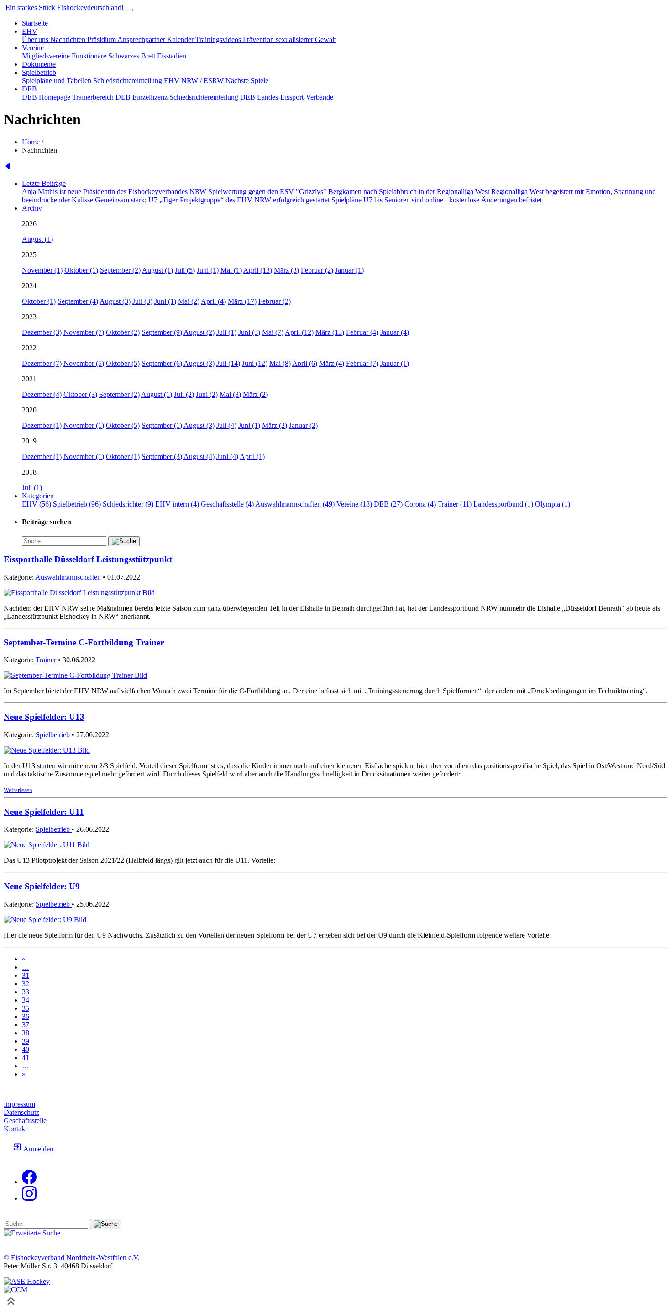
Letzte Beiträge (44, 183)
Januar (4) (394, 332)
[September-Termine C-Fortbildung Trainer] (75, 675)
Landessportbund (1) (504, 504)
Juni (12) (254, 363)
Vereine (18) (355, 504)
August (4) (199, 456)
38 (25, 1033)
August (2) (199, 332)
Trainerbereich (93, 97)
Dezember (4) (42, 394)
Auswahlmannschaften (69, 577)
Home (31, 142)
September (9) (162, 332)
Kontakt (15, 1129)
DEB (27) (389, 504)
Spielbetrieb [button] (39, 72)
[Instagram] (29, 1198)
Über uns (36, 39)
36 (25, 1016)
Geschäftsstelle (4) (228, 504)
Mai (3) (230, 394)
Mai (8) (280, 363)
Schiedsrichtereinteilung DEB (213, 97)
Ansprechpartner (142, 39)
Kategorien (38, 496)
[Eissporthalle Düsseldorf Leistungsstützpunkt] (79, 592)
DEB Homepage (47, 97)
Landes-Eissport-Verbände (295, 97)
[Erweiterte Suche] (32, 1233)
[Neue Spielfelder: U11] (46, 845)
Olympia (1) (552, 504)
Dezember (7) (42, 363)
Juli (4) (226, 425)
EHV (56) (37, 504)
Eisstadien (171, 56)
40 (25, 1049)
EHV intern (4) (178, 504)
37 (25, 1025)
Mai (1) (231, 270)
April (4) (213, 301)
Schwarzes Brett (132, 56)
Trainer (47, 660)
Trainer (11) (455, 504)
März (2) (255, 394)
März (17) (242, 301)
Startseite (35, 23)
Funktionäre (90, 56)
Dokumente (39, 64)
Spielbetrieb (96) (78, 504)
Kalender (181, 39)
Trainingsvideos (219, 39)
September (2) (120, 270)
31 (25, 975)
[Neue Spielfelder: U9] (45, 919)
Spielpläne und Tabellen (57, 80)
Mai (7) (272, 332)
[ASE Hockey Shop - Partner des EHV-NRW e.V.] (27, 1281)
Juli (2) (184, 394)
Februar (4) (362, 332)
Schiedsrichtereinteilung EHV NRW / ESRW (159, 80)
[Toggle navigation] (129, 10)
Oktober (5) (123, 363)
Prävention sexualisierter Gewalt (289, 39)
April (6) (304, 363)
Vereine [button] (33, 48)
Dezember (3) (42, 332)
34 (25, 1000)
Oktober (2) (123, 332)
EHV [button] (29, 31)
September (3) (162, 456)
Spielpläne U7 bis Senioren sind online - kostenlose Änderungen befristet (436, 200)
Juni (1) (208, 270)
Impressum (19, 1104)
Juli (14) (228, 363)
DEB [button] (29, 89)
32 (25, 983)
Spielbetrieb (54, 735)
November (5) (83, 363)
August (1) (37, 239)
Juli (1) (226, 332)
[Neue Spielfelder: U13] (47, 750)
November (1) (42, 270)
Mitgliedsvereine (47, 56)
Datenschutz (21, 1112)
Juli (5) (185, 270)
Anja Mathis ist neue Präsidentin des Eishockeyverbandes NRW (115, 191)
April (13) (257, 270)
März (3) (286, 270)
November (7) (83, 332)
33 (25, 992)
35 (25, 1008)
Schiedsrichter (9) (129, 504)
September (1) (162, 425)
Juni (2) (207, 394)
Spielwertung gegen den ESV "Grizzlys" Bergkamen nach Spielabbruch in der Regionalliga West (349, 191)
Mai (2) (188, 301)
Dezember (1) (42, 425)
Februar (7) (362, 363)
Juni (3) (249, 332)
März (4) (331, 363)
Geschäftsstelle (25, 1120)
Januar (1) (349, 270)
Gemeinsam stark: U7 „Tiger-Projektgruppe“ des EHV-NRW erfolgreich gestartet (213, 200)
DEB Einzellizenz (142, 97)
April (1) (252, 456)
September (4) (78, 301)
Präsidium (102, 39)
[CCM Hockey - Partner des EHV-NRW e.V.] (15, 1289)
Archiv (32, 208)
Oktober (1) (81, 270)
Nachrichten (68, 39)
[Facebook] (29, 1182)
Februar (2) (317, 270)
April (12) (299, 332)
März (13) (329, 332)
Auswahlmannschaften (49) (295, 504)
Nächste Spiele (246, 80)
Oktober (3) (80, 394)
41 (25, 1057)
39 (25, 1041)
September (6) (162, 363)
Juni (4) (227, 456)
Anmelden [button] (37, 1149)
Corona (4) (421, 504)
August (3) (115, 301)
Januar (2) (303, 425)
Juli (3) (142, 301)
